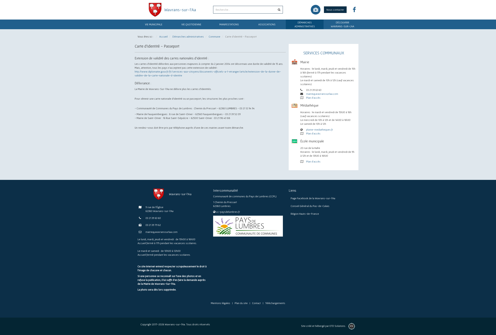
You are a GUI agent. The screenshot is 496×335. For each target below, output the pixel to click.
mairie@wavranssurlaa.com (322, 93)
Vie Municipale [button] (153, 24)
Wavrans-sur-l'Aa (180, 9)
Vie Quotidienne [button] (191, 24)
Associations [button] (267, 24)
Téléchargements (275, 303)
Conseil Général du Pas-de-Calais (310, 206)
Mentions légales (220, 303)
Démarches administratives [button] (304, 24)
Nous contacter (335, 9)
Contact (256, 303)
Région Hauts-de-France (305, 213)
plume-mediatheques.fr (319, 129)
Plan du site (241, 303)
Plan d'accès (313, 97)
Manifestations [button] (229, 24)
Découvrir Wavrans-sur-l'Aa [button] (342, 24)
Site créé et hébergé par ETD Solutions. (323, 327)
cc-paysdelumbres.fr (228, 211)
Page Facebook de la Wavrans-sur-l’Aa (313, 198)
